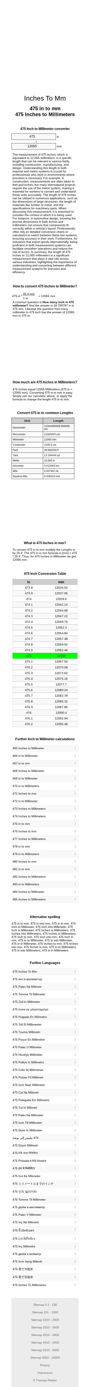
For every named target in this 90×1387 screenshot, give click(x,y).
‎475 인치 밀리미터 (25, 1191)
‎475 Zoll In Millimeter (26, 1001)
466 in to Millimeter (25, 755)
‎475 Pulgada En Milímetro (30, 1017)
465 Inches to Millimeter (28, 748)
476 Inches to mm (24, 831)
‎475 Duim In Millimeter (27, 1130)
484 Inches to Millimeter (28, 891)
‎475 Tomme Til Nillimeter (29, 994)
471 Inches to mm (24, 793)
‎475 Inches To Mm (25, 971)
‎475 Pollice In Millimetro (28, 1062)
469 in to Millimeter (25, 778)
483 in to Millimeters (26, 884)
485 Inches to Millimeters (29, 899)
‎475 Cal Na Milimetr (26, 1092)
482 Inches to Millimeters (29, 876)
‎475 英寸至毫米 (23, 1277)
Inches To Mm (45, 98)
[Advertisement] (45, 45)
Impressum (45, 1372)
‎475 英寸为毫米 (23, 1269)
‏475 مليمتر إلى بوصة (26, 1137)
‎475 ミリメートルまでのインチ (33, 1183)
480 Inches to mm (24, 861)
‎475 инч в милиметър (27, 979)
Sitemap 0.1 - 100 (45, 1304)
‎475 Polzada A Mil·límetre (29, 1160)
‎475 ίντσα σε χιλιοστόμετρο (30, 1009)
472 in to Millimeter (25, 801)
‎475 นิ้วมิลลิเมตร (23, 1230)
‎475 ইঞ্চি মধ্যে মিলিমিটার (25, 1153)
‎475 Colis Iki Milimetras (28, 1069)
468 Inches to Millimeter (28, 771)
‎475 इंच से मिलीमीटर (24, 1168)
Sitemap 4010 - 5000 (45, 1342)
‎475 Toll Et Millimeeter (27, 1024)
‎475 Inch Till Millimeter (27, 1122)
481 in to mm (21, 869)
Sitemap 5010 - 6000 (45, 1350)
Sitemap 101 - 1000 (45, 1312)
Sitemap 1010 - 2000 (45, 1320)
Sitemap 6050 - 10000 (45, 1357)
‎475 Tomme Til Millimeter (29, 1199)
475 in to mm (21, 823)
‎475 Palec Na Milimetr (27, 986)
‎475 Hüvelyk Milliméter (27, 1054)
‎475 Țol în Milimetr (25, 1107)
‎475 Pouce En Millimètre (29, 1039)
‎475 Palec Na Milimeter (28, 1115)
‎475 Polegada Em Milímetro (31, 1100)
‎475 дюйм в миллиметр (29, 1207)
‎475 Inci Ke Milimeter (26, 1176)
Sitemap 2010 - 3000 (45, 1327)
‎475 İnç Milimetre (24, 1246)
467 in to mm (21, 763)
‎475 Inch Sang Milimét (27, 1261)
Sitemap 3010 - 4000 (45, 1335)
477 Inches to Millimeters (29, 839)
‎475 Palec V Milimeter (27, 1214)
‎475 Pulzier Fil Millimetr (28, 1077)
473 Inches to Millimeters (29, 808)
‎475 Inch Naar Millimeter (29, 1085)
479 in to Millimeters (26, 854)
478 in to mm (21, 846)
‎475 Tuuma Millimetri (26, 1032)
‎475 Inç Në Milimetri (26, 1222)
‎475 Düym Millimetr (25, 1145)
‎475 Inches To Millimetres (29, 1285)
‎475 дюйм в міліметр (27, 1254)
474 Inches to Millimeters (29, 816)
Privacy (45, 1365)
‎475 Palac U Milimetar (27, 1047)
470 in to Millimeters (26, 786)
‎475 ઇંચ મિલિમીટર (24, 1238)
